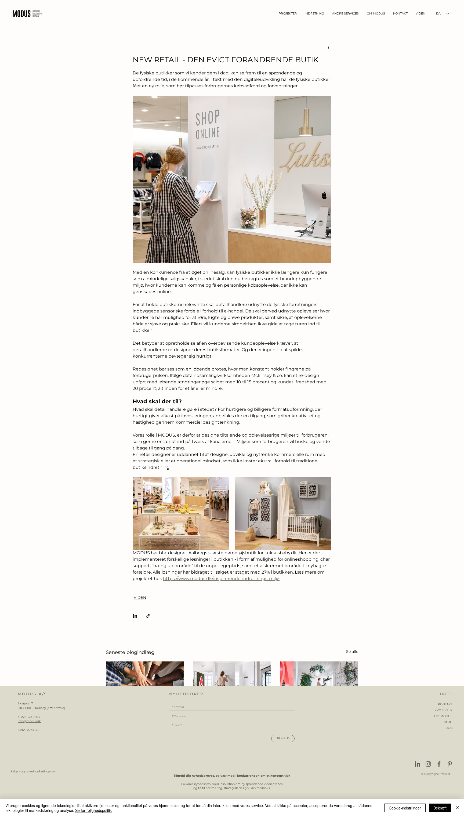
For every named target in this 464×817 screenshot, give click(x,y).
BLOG (448, 722)
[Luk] (457, 808)
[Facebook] (439, 764)
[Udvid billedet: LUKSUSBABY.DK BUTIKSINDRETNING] (181, 513)
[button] (314, 13)
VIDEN (140, 597)
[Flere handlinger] (328, 47)
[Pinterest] (449, 764)
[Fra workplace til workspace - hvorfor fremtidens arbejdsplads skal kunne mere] (232, 683)
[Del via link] (148, 615)
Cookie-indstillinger (405, 808)
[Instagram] (428, 764)
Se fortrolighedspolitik (93, 810)
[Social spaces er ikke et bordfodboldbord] (145, 683)
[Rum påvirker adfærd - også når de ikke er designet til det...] (319, 683)
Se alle (352, 651)
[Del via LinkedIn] (135, 615)
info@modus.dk (29, 721)
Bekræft (440, 808)
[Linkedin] (417, 764)
